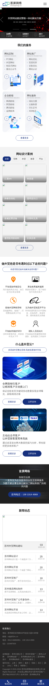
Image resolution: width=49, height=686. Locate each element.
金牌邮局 (10, 111)
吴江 (39, 663)
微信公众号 (11, 69)
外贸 (24, 159)
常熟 (15, 666)
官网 (15, 159)
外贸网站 (10, 62)
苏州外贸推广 (30, 654)
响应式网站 (11, 66)
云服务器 (33, 104)
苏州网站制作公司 (28, 657)
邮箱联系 (24, 684)
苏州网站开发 (35, 674)
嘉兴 (26, 663)
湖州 (20, 663)
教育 (32, 159)
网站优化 (33, 59)
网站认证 (33, 69)
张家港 (23, 666)
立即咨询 (32, 402)
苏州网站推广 (12, 657)
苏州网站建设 (28, 659)
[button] (3, 19)
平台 (41, 159)
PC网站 (9, 59)
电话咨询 (8, 684)
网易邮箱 (10, 101)
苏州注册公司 (17, 654)
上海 (13, 663)
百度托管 (33, 62)
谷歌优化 (33, 66)
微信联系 (40, 684)
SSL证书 (33, 108)
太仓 (9, 666)
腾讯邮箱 (10, 108)
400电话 (32, 111)
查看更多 (24, 138)
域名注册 (33, 101)
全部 (7, 159)
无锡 (33, 663)
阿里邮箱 (10, 104)
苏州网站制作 (14, 659)
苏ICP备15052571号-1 (11, 674)
